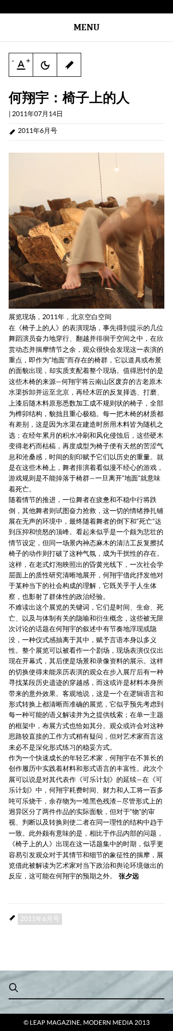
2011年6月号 (37, 130)
